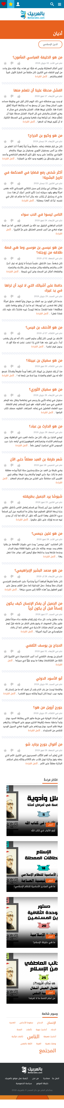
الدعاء (53, 1029)
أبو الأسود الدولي (49, 678)
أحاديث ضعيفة (50, 1036)
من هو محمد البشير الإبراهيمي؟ (38, 570)
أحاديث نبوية (41, 1029)
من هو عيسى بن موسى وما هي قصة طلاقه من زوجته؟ (33, 250)
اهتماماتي (3, 4)
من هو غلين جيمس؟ (47, 533)
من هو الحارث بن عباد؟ (45, 426)
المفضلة (10, 4)
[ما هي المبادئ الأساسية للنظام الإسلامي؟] (32, 883)
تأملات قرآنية (17, 1036)
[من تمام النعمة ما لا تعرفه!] (32, 995)
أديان (50, 825)
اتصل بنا (55, 1078)
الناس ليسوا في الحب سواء (41, 214)
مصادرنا (46, 1078)
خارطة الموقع (42, 1083)
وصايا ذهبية (50, 1044)
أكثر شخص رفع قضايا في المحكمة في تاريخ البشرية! (33, 175)
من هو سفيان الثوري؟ (45, 389)
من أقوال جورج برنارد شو (43, 744)
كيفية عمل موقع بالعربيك (16, 1078)
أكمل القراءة (41, 76)
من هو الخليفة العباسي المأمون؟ (37, 57)
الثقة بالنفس (26, 1044)
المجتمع (47, 1050)
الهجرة (12, 1023)
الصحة (19, 1029)
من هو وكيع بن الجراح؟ (45, 135)
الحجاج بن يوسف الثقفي (44, 645)
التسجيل (18, 4)
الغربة (38, 1044)
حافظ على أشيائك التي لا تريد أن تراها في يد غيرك (33, 287)
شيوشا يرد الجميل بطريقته (42, 496)
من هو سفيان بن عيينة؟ (44, 360)
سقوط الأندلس (26, 1023)
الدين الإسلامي (50, 44)
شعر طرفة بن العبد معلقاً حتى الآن (36, 459)
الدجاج (40, 1023)
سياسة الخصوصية (24, 1083)
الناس (33, 1036)
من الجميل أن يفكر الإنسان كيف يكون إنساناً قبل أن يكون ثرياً (34, 605)
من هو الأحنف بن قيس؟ (44, 327)
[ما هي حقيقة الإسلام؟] (32, 939)
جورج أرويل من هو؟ (47, 707)
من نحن (35, 1078)
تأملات (29, 1029)
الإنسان (51, 1022)
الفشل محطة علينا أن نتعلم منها (37, 90)
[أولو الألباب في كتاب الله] (32, 827)
